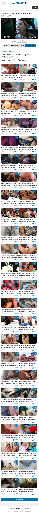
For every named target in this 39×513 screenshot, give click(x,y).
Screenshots (13, 45)
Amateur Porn (17, 511)
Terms (27, 508)
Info (5, 45)
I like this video (12, 42)
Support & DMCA (15, 508)
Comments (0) (30, 45)
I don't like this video (15, 42)
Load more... (19, 499)
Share (22, 45)
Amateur (19, 3)
